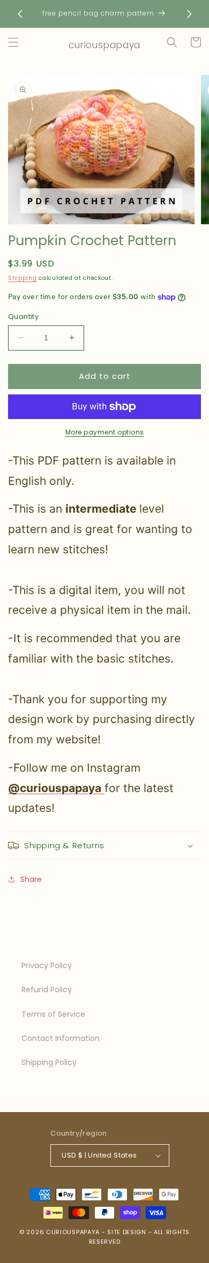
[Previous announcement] (20, 14)
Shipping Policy (49, 1062)
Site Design (126, 1232)
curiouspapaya (73, 1232)
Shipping (22, 278)
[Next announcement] (189, 14)
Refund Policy (46, 989)
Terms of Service (53, 1014)
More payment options (104, 432)
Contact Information (60, 1038)
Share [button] (31, 879)
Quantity (23, 316)
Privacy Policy (46, 965)
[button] (13, 42)
